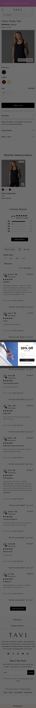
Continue (27, 360)
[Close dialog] (35, 343)
